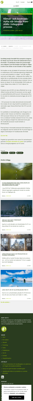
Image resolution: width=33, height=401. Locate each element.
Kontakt (22, 2)
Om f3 (17, 2)
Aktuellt (5, 342)
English (29, 2)
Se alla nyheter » (5, 302)
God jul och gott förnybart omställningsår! (14, 368)
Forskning (5, 345)
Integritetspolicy (7, 358)
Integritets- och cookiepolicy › (17, 393)
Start (4, 337)
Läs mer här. (4, 135)
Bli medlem (6, 340)
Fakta (4, 348)
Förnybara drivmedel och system (15, 141)
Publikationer (6, 350)
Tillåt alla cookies (16, 397)
